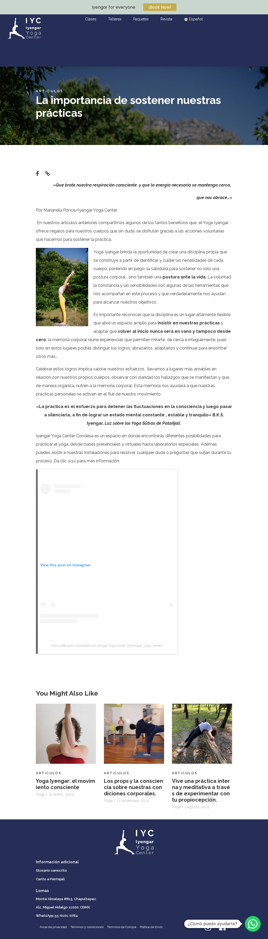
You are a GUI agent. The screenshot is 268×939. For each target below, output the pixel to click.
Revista (166, 19)
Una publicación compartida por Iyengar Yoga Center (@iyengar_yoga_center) (107, 645)
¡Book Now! (159, 7)
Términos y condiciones (87, 927)
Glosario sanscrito (51, 870)
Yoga (41, 794)
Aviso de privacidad (53, 927)
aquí (72, 460)
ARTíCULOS (50, 91)
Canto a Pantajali (50, 879)
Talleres (114, 19)
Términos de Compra (121, 927)
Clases (90, 19)
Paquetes (141, 19)
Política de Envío (151, 927)
